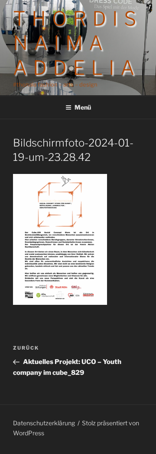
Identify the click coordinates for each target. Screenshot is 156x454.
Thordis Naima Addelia (77, 43)
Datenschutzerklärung (44, 423)
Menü (83, 107)
